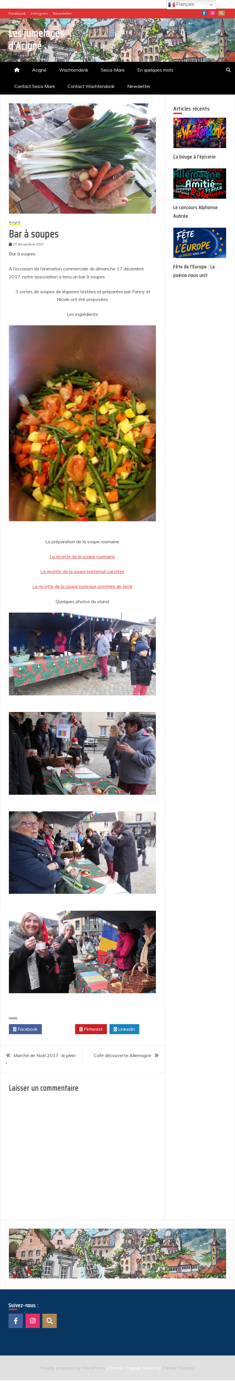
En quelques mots (155, 70)
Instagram (39, 13)
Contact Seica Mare (34, 86)
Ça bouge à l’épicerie (194, 157)
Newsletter (62, 13)
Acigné (39, 70)
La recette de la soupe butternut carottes (82, 571)
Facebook (17, 13)
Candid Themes (178, 1368)
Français (184, 4)
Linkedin (126, 1029)
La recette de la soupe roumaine (82, 556)
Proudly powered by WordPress (73, 1368)
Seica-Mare (113, 70)
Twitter (60, 1029)
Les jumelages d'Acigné (36, 39)
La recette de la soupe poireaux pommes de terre (82, 586)
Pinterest (93, 1029)
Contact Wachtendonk (91, 86)
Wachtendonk (73, 70)
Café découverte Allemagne (122, 1055)
